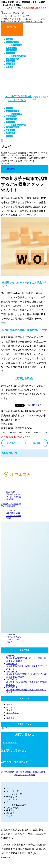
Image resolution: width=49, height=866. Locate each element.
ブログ (9, 67)
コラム (9, 710)
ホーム (9, 39)
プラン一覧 (16, 45)
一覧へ (25, 443)
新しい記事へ (12, 443)
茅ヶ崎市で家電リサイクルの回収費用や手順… (13, 496)
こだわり (10, 53)
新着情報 (22, 153)
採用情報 (10, 61)
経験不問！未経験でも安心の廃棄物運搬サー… (13, 515)
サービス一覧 (12, 42)
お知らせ (10, 704)
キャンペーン (12, 707)
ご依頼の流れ (12, 59)
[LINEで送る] (35, 405)
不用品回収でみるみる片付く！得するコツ (13, 639)
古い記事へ (37, 443)
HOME (4, 153)
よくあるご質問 (18, 56)
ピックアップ (12, 713)
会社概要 (10, 64)
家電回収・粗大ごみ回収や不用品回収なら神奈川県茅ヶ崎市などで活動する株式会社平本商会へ (23, 833)
